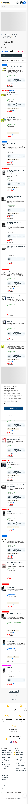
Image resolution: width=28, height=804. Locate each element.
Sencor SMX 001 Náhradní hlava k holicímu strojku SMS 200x (15, 563)
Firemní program (6, 762)
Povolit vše (13, 408)
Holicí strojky (15, 36)
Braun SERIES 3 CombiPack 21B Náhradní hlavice (14, 223)
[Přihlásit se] (17, 2)
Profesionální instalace (21, 770)
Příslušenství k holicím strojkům (9, 37)
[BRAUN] (12, 51)
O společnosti (5, 775)
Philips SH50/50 (11, 462)
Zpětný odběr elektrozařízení (19, 760)
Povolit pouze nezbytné (13, 415)
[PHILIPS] (5, 51)
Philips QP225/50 (11, 117)
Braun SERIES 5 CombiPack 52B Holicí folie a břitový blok (15, 485)
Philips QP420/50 (11, 143)
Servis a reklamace (6, 754)
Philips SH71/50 (11, 271)
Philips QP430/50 (11, 538)
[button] (16, 76)
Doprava (17, 750)
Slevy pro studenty (6, 759)
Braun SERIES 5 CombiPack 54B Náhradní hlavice (14, 614)
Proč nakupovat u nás (7, 752)
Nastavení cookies (6, 788)
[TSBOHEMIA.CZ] (5, 3)
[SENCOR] (20, 51)
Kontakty (4, 779)
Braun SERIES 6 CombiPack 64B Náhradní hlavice (14, 586)
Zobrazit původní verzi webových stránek (14, 801)
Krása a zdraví (14, 34)
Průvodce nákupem (6, 750)
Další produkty (13, 691)
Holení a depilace (6, 36)
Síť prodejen (5, 777)
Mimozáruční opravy (20, 757)
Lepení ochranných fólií (21, 768)
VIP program (5, 768)
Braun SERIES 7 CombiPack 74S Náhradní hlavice (14, 197)
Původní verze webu (6, 764)
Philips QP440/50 (11, 92)
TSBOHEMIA (18, 798)
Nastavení (13, 412)
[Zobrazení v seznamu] (24, 55)
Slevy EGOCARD (5, 760)
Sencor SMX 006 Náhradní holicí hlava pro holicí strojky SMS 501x (16, 438)
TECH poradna (5, 766)
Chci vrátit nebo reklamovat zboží (6, 757)
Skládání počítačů (20, 756)
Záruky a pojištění (20, 754)
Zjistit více (6, 403)
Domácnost (7, 34)
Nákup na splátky (19, 752)
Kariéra (4, 781)
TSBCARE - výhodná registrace (20, 766)
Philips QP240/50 (11, 344)
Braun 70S (9, 511)
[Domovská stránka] (1, 34)
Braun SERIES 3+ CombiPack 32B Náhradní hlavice (14, 640)
